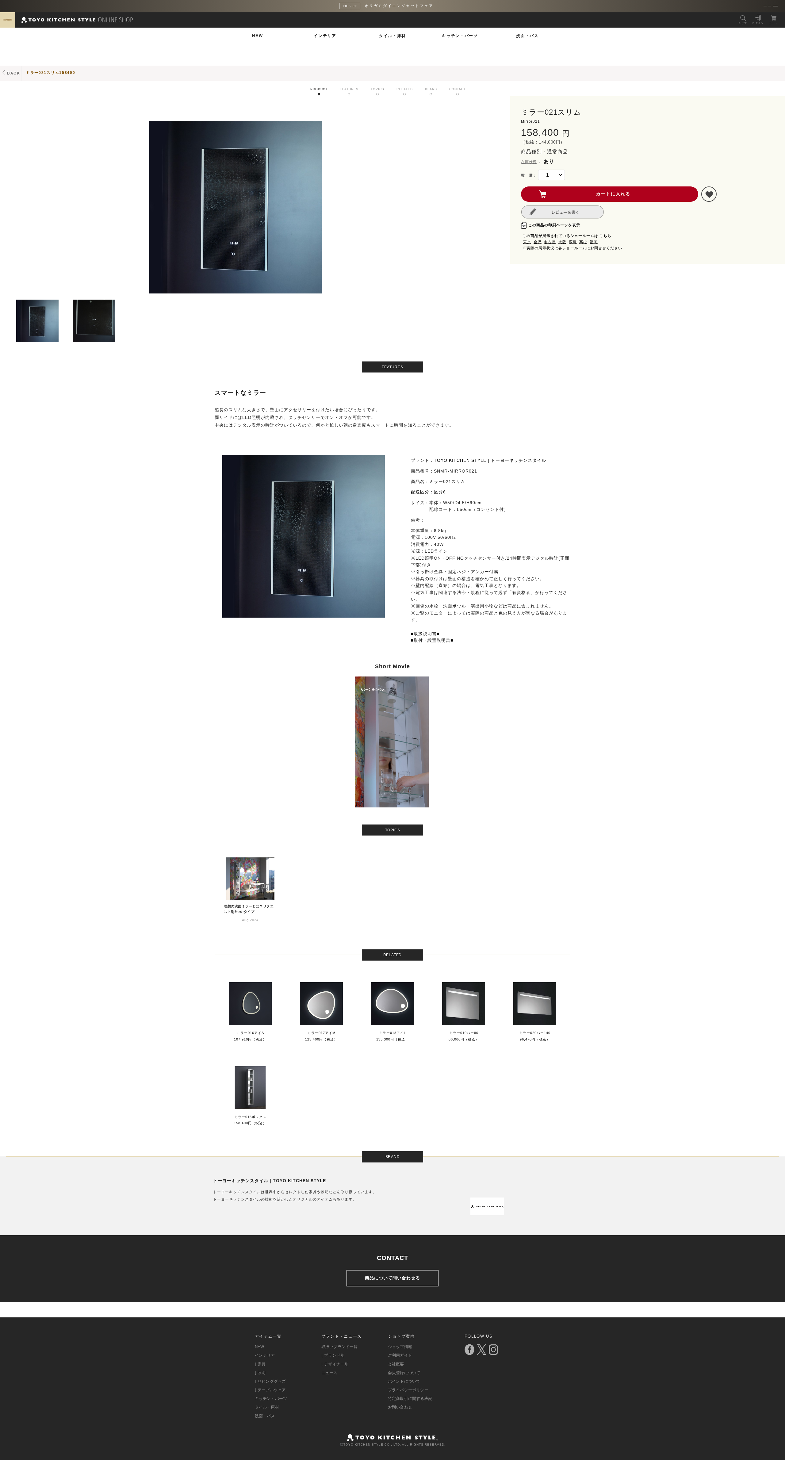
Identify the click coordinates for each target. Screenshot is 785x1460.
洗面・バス (527, 35)
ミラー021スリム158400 (50, 73)
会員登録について (404, 1372)
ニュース (329, 1372)
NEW (257, 35)
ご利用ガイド (400, 1355)
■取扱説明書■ (425, 633)
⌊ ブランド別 (332, 1355)
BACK (13, 73)
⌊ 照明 (260, 1372)
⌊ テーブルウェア (270, 1390)
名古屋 (550, 242)
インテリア (325, 35)
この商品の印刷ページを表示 (554, 225)
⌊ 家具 (260, 1364)
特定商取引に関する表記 (410, 1398)
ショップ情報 (400, 1346)
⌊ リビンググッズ (270, 1381)
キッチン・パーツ (460, 35)
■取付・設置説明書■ (432, 640)
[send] (709, 194)
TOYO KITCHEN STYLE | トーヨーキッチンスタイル (490, 460)
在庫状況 (529, 162)
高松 (583, 242)
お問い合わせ (400, 1407)
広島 (573, 242)
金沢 (538, 242)
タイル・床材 (392, 35)
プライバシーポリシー (408, 1390)
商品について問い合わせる (392, 1277)
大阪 (562, 242)
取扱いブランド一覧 (339, 1346)
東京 (527, 242)
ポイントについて (404, 1381)
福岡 (594, 242)
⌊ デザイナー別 (335, 1364)
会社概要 (396, 1364)
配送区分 (420, 491)
